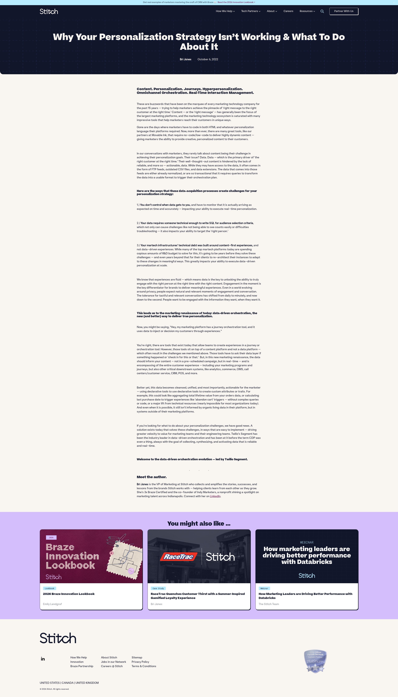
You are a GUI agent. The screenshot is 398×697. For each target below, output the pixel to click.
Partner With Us (343, 11)
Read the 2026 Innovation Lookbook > (236, 2)
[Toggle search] (322, 11)
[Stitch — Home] (49, 11)
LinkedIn (215, 496)
